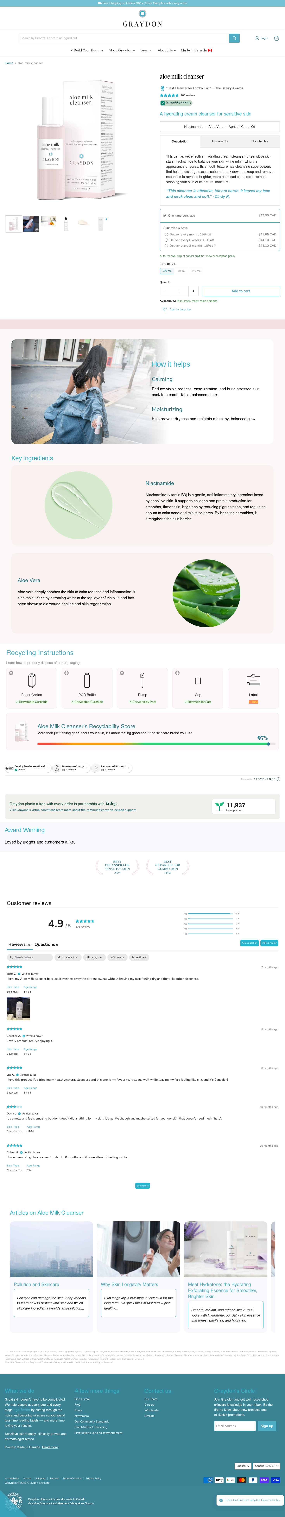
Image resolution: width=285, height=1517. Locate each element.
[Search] (234, 38)
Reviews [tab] (19, 944)
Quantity (165, 282)
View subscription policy (220, 256)
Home (9, 63)
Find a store (82, 1399)
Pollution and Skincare (36, 1284)
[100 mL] (167, 275)
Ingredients (220, 141)
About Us (166, 50)
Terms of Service (72, 1478)
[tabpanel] (142, 1073)
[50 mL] (182, 275)
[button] (262, 38)
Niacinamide (193, 126)
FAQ (77, 1405)
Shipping (40, 1478)
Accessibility (12, 1478)
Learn (145, 50)
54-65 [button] (27, 992)
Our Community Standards (92, 1421)
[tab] (46, 945)
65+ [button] (29, 1170)
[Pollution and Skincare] (51, 1249)
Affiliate (149, 1416)
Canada (264, 1466)
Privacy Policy (93, 1478)
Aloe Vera (216, 126)
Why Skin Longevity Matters (129, 1284)
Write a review (269, 942)
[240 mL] (196, 275)
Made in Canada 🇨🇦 (196, 50)
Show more (143, 1185)
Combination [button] (14, 1131)
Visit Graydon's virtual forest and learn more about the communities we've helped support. (73, 810)
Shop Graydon (121, 50)
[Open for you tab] (277, 1500)
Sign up (267, 1426)
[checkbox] (117, 957)
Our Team (150, 1399)
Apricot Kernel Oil (242, 126)
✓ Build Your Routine (87, 50)
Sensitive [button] (12, 992)
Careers (149, 1405)
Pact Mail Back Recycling (91, 1427)
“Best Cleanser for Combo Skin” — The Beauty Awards (204, 88)
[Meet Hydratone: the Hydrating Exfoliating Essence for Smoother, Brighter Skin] (225, 1249)
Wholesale (151, 1410)
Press (78, 1410)
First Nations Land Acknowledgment (98, 1433)
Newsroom (82, 1416)
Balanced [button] (12, 1054)
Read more (50, 1447)
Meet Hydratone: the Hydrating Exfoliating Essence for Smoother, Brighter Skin (222, 1290)
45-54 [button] (30, 1131)
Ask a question (249, 942)
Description (180, 141)
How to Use (260, 141)
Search (27, 1478)
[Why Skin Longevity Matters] (138, 1249)
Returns (54, 1478)
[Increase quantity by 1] (194, 291)
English (241, 1466)
